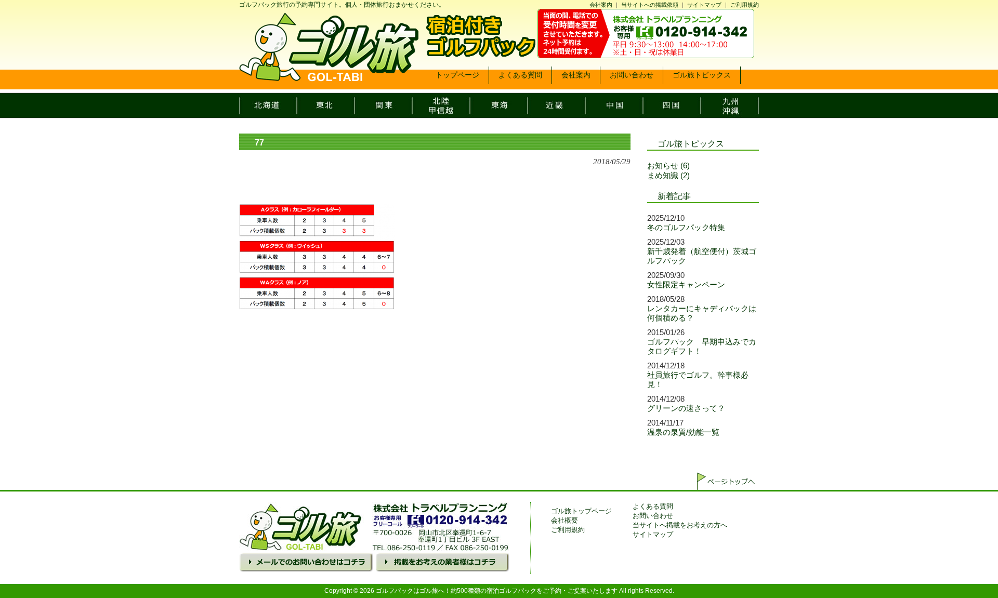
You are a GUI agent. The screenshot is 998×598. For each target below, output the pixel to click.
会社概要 (564, 520)
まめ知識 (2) (668, 175)
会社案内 (600, 5)
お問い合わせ (653, 516)
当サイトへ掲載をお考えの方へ (680, 525)
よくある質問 (653, 506)
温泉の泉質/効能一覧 (683, 432)
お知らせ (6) (668, 165)
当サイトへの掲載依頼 (649, 5)
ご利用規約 (744, 5)
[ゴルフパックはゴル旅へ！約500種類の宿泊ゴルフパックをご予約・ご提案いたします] (328, 77)
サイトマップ (704, 5)
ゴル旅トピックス (691, 143)
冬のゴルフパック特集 (686, 227)
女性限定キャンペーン (686, 284)
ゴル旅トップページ (581, 511)
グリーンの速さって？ (686, 408)
